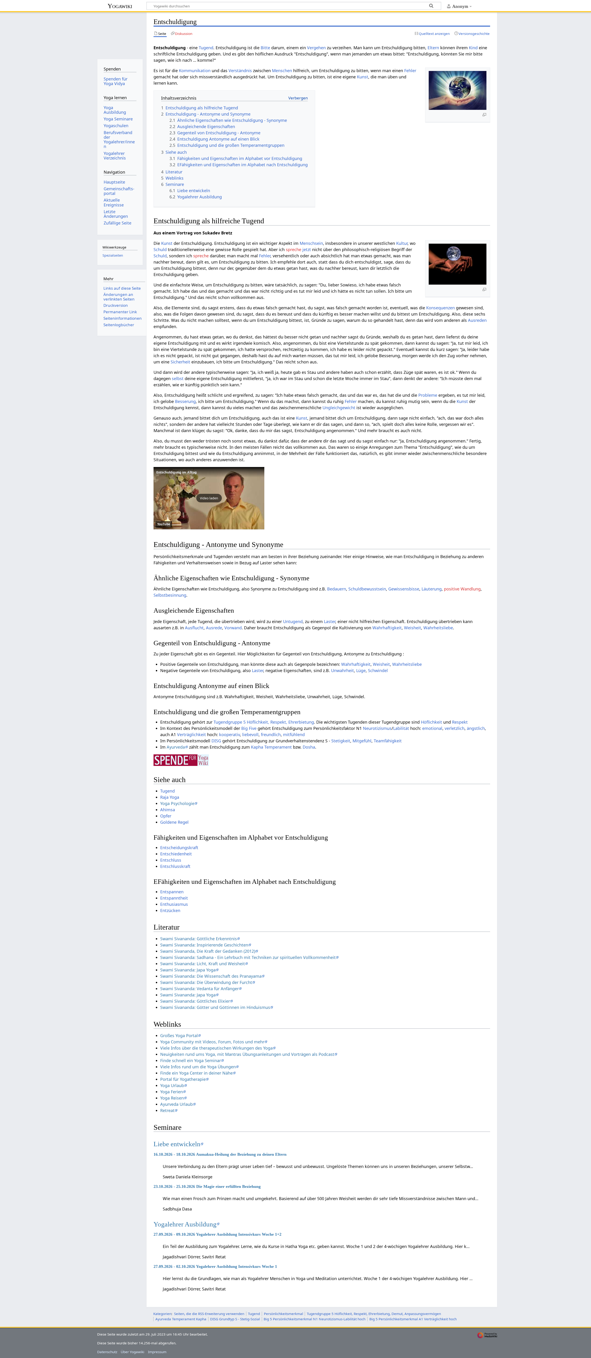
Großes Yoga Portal (179, 1035)
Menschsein (311, 243)
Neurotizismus (377, 728)
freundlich (271, 734)
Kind (473, 47)
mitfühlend (294, 734)
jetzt (306, 249)
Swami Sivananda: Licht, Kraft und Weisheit (202, 963)
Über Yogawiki (132, 1351)
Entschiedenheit (176, 854)
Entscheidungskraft (179, 847)
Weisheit (412, 627)
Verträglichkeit (191, 734)
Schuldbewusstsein (367, 589)
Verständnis (240, 70)
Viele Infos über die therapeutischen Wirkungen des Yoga (216, 1048)
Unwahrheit (342, 670)
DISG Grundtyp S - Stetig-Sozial (235, 1319)
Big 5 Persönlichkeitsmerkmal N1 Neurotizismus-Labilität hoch (314, 1319)
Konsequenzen (440, 307)
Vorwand (233, 627)
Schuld (160, 249)
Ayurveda (176, 747)
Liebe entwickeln (177, 1144)
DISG (216, 741)
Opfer (165, 816)
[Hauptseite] (120, 34)
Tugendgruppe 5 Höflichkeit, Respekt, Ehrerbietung (264, 722)
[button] (209, 498)
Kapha (257, 747)
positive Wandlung (462, 589)
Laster (329, 621)
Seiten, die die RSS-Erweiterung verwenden (209, 1313)
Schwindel (378, 670)
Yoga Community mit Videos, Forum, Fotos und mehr (212, 1042)
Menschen (282, 70)
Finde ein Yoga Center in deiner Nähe (196, 1073)
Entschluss (170, 860)
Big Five (248, 728)
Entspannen (172, 891)
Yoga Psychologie (177, 803)
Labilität (401, 728)
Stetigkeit (340, 741)
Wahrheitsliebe (438, 627)
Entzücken (170, 910)
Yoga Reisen (172, 1098)
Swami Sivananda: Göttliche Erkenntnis (198, 938)
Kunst (362, 77)
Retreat (167, 1110)
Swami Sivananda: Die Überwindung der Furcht (206, 982)
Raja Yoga (169, 797)
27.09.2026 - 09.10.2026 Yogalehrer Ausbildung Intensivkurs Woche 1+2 (217, 1234)
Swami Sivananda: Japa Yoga (188, 970)
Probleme (427, 395)
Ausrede (214, 627)
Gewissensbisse (403, 589)
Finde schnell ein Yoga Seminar (190, 1060)
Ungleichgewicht (339, 407)
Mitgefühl (362, 741)
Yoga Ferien (171, 1091)
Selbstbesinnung (170, 595)
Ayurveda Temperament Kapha (180, 1319)
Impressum (157, 1351)
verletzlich (454, 728)
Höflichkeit (431, 722)
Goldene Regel (174, 822)
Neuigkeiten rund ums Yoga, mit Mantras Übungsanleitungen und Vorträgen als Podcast (247, 1054)
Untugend (293, 621)
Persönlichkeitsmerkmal (283, 1313)
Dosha (309, 747)
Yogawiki (120, 5)
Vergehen (316, 47)
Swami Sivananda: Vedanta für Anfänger (199, 988)
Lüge (361, 670)
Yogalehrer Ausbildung (185, 1224)
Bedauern (336, 589)
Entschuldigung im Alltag (176, 472)
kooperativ (229, 734)
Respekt (460, 722)
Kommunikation (195, 70)
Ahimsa (167, 809)
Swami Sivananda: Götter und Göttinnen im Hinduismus (215, 1007)
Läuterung (432, 589)
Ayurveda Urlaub (176, 1104)
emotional (432, 728)
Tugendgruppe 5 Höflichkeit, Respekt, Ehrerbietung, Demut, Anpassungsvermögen (374, 1313)
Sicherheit (180, 362)
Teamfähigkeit (388, 741)
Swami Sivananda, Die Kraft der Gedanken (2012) (207, 951)
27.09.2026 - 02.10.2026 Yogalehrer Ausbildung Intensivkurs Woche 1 (215, 1266)
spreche (293, 249)
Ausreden (477, 320)
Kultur (401, 243)
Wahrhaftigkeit (387, 627)
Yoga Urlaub (172, 1085)
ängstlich (476, 728)
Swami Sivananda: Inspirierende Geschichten (204, 945)
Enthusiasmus (174, 904)
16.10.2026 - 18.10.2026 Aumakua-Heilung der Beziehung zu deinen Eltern (220, 1154)
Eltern (433, 47)
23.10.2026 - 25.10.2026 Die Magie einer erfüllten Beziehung (207, 1186)
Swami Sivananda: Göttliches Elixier (195, 1001)
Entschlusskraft (175, 866)
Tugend (206, 47)
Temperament (278, 747)
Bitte (265, 47)
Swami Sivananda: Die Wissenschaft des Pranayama (211, 976)
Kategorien (162, 1313)
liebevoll (250, 734)
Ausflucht (194, 627)
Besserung (185, 401)
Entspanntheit (174, 898)
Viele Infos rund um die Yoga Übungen (198, 1066)
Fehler (410, 70)
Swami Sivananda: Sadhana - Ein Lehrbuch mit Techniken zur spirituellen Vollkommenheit (248, 957)
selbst (178, 378)
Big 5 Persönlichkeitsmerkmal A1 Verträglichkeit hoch (413, 1319)
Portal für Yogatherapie (183, 1079)
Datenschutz (107, 1351)
